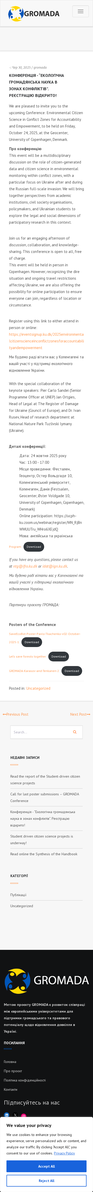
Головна (10, 1061)
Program (15, 547)
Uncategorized (38, 688)
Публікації (18, 895)
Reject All (46, 1180)
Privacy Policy (64, 1153)
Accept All (46, 1166)
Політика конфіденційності (25, 1080)
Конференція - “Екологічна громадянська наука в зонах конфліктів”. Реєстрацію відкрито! (42, 818)
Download (34, 547)
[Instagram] (23, 1116)
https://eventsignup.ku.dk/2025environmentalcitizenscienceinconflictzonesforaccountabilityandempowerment (46, 341)
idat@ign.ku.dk (54, 566)
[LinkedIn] (6, 1115)
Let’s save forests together (27, 656)
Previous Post (17, 714)
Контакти (10, 1089)
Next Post (78, 714)
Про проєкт (13, 1071)
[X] (15, 1115)
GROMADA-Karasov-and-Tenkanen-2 (34, 671)
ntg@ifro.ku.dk (25, 566)
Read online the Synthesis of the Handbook (43, 854)
